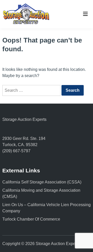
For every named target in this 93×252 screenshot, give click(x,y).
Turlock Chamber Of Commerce (31, 219)
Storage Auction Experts (24, 119)
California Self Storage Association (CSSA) (41, 182)
